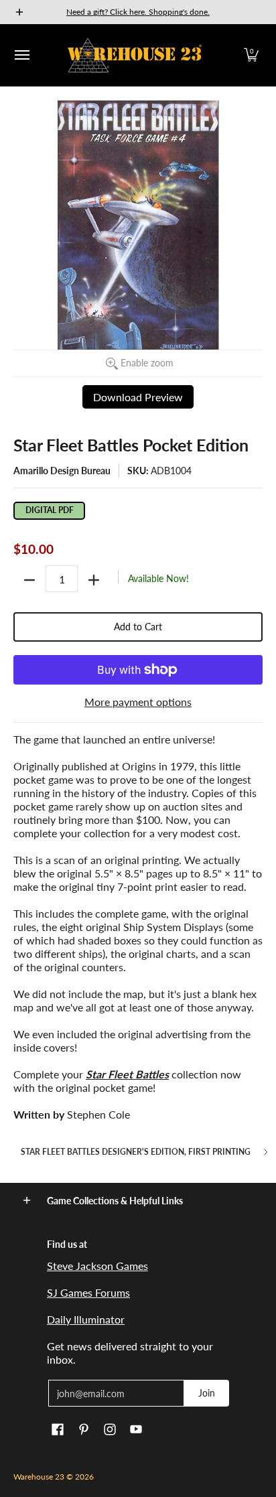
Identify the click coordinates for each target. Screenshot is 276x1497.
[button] (251, 55)
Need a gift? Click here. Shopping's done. (138, 12)
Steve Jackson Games (97, 1265)
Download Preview (138, 396)
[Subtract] (29, 580)
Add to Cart (138, 626)
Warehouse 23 (38, 1477)
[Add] (94, 580)
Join (206, 1393)
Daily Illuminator (86, 1319)
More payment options (138, 701)
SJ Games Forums (88, 1292)
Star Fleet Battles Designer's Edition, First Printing (136, 1152)
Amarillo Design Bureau (62, 470)
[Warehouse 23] (135, 55)
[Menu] (21, 55)
